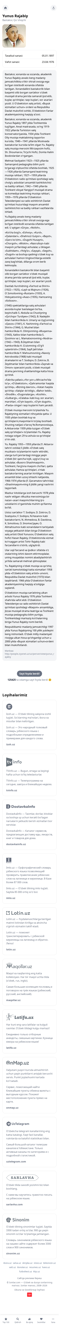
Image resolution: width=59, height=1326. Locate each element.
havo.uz (46, 1267)
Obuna (17, 1289)
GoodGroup (30, 1289)
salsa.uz (17, 1262)
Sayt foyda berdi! (29, 673)
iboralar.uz (22, 1267)
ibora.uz (7, 1262)
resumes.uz (35, 1267)
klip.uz (36, 1271)
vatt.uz (12, 1267)
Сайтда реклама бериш (29, 1278)
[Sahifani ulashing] (54, 8)
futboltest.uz (25, 1271)
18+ (29, 1294)
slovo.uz (38, 1262)
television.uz (49, 1262)
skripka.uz (27, 1262)
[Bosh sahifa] (5, 8)
